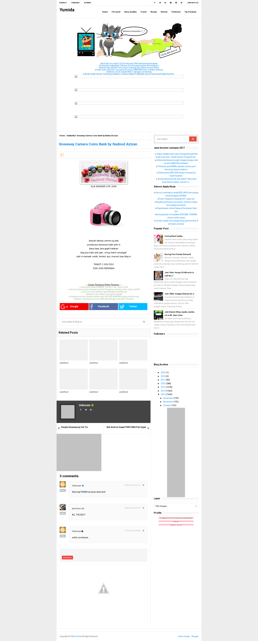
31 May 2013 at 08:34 (132, 531)
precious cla (78, 508)
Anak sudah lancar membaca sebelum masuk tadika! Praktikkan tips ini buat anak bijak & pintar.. (130, 74)
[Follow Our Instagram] (176, 3)
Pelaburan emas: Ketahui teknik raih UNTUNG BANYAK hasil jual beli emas (104, 296)
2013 (163, 394)
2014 (163, 391)
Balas (63, 490)
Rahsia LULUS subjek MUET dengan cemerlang (130, 72)
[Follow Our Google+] (165, 3)
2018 (163, 376)
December (168, 398)
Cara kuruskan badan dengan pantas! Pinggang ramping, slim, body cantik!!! (104, 289)
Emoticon (67, 557)
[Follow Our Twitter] (160, 3)
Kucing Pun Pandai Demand (178, 254)
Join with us (192, 3)
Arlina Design (184, 636)
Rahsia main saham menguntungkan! (104, 294)
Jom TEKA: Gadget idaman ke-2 (179, 294)
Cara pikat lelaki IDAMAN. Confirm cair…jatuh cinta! (104, 287)
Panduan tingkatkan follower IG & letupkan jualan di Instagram (129, 65)
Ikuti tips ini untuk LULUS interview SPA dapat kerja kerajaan (130, 63)
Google (74, 306)
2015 (163, 387)
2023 (163, 372)
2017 (163, 380)
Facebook (103, 306)
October (167, 405)
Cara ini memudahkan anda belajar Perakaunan (104, 292)
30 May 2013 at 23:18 (132, 508)
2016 (163, 383)
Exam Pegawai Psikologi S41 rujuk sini (177, 199)
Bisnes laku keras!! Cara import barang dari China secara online (129, 67)
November (168, 401)
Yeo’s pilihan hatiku (174, 236)
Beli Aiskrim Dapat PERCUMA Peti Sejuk (126, 427)
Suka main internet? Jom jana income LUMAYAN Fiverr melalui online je (129, 70)
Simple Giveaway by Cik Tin (74, 427)
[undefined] (74, 350)
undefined (64, 363)
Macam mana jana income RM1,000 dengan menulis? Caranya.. (105, 299)
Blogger (195, 636)
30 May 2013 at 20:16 (132, 485)
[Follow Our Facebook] (154, 3)
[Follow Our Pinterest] (181, 3)
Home (62, 136)
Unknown (84, 405)
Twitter (133, 306)
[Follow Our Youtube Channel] (170, 3)
